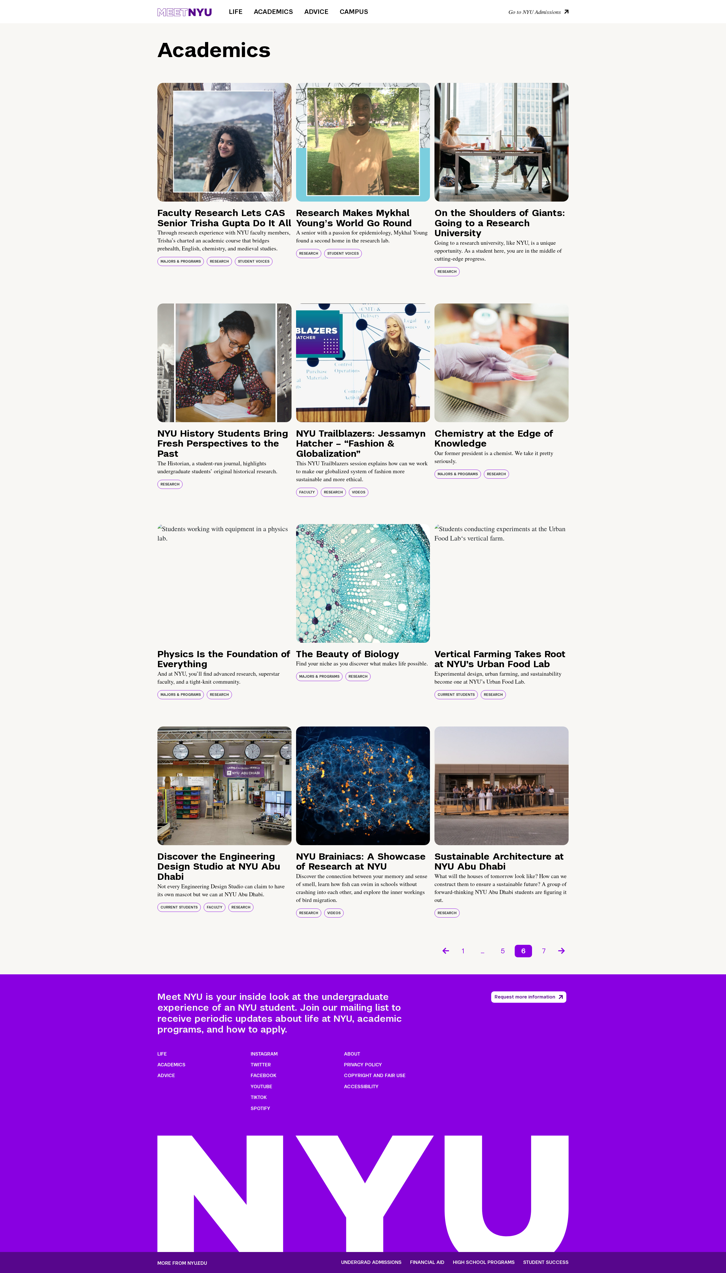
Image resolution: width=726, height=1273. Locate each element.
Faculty (307, 492)
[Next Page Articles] (562, 950)
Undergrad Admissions (371, 1262)
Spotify (260, 1108)
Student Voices (253, 261)
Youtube (261, 1087)
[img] (224, 142)
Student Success (546, 1262)
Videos (358, 492)
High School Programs (484, 1262)
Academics (273, 11)
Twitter (261, 1065)
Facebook (263, 1076)
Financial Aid (427, 1262)
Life (235, 11)
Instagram (264, 1054)
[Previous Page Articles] (445, 950)
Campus (354, 11)
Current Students (456, 694)
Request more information (525, 997)
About (352, 1054)
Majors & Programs (181, 261)
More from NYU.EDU (182, 1263)
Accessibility (361, 1087)
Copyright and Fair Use (375, 1076)
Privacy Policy (363, 1065)
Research (219, 261)
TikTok (259, 1097)
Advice (316, 11)
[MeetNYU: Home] (184, 11)
